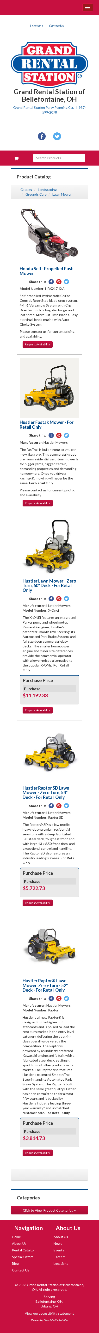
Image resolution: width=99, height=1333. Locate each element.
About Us (19, 1243)
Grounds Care (36, 194)
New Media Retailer (55, 1320)
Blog (15, 1263)
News (58, 1243)
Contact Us (56, 26)
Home (16, 1237)
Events (59, 1250)
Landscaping (47, 189)
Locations (36, 26)
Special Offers (22, 1257)
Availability (37, 344)
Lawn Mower (62, 194)
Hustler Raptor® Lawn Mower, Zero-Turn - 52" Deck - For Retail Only (45, 985)
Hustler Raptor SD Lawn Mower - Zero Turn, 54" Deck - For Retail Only (46, 792)
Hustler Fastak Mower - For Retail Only (47, 425)
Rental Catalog (23, 1250)
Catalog (26, 189)
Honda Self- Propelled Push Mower (47, 271)
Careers (60, 1257)
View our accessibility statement (49, 1313)
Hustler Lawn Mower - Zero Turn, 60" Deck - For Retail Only (49, 585)
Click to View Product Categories (48, 1210)
